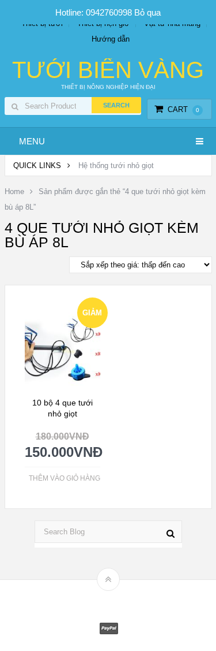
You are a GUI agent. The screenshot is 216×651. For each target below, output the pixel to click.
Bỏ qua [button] (147, 12)
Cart (183, 109)
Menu (32, 141)
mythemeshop (126, 599)
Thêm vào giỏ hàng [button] (64, 478)
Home (14, 191)
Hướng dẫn (111, 39)
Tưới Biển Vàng (108, 70)
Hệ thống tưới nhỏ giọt (116, 165)
